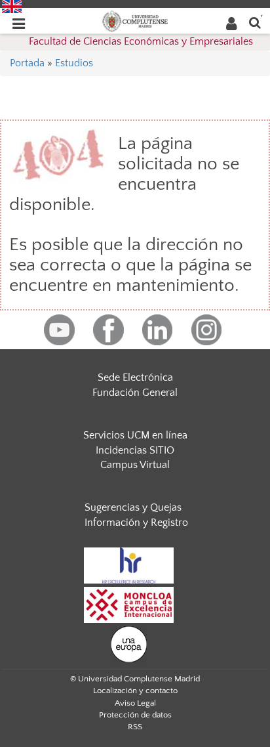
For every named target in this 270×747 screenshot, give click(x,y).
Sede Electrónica (135, 377)
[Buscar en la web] (255, 22)
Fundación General (135, 392)
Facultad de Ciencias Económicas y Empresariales (141, 41)
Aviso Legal (135, 703)
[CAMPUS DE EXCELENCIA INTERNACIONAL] (129, 604)
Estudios (74, 63)
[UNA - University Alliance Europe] (129, 643)
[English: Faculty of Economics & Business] (12, 6)
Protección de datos (135, 714)
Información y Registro (136, 522)
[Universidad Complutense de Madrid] (135, 20)
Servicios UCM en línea (135, 435)
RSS (135, 726)
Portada (27, 63)
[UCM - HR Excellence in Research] (129, 564)
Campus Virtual (135, 465)
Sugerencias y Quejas (133, 507)
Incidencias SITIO (135, 450)
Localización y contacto (135, 690)
